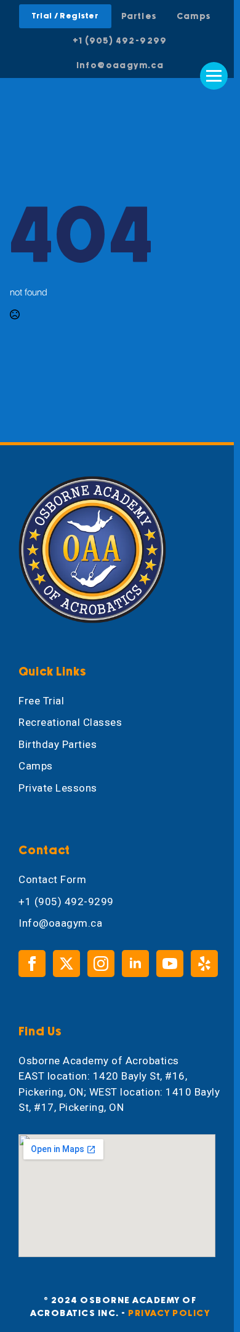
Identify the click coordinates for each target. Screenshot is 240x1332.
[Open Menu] (214, 76)
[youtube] (169, 963)
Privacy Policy (169, 1313)
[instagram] (100, 963)
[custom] (204, 963)
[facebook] (32, 963)
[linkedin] (135, 963)
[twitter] (66, 963)
